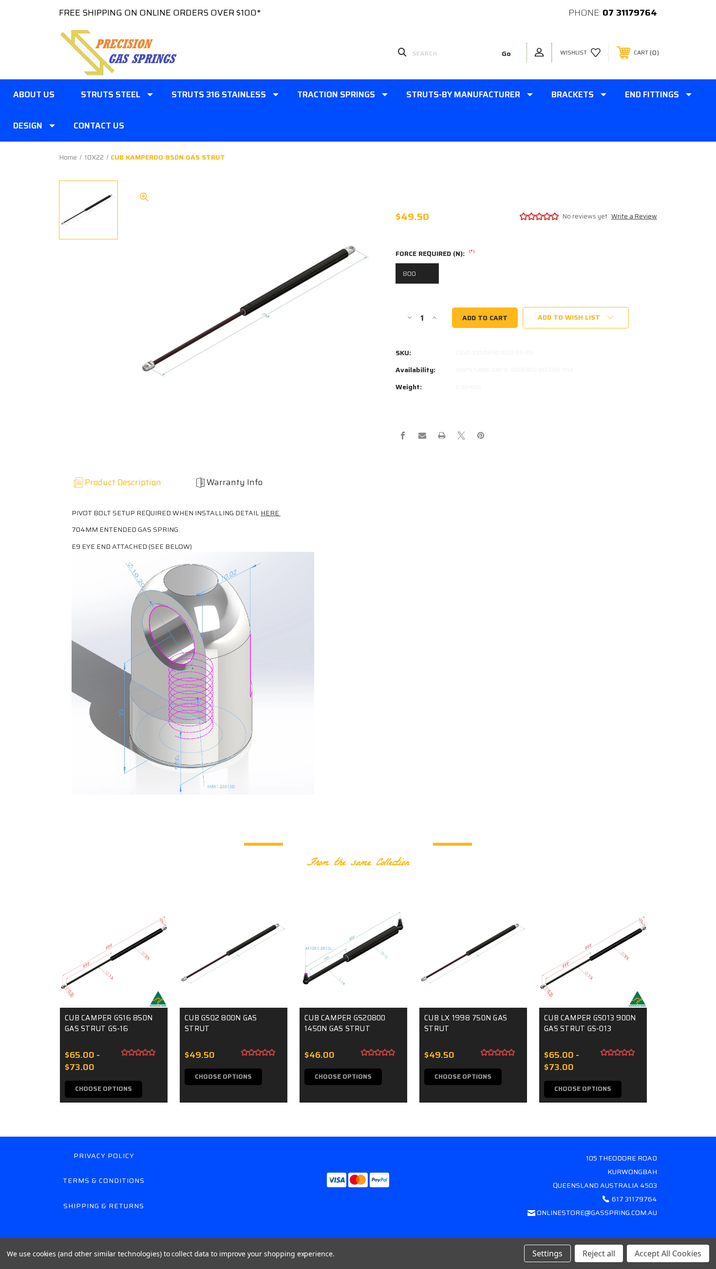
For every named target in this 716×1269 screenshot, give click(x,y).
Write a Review (634, 216)
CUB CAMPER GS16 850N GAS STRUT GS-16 (108, 1023)
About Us (34, 94)
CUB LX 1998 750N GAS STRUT (465, 1023)
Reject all (599, 1253)
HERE (271, 513)
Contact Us (99, 125)
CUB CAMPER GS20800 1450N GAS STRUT (345, 1023)
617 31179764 (634, 1199)
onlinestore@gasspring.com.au (597, 1212)
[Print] (441, 435)
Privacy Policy (104, 1155)
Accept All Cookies (668, 1253)
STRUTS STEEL (110, 94)
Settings (547, 1253)
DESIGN (27, 125)
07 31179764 (630, 12)
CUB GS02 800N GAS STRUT (221, 1023)
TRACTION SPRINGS (336, 94)
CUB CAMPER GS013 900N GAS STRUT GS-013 (590, 1023)
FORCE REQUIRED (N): (435, 254)
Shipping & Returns (103, 1205)
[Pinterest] (480, 435)
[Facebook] (403, 435)
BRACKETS (572, 94)
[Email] (422, 435)
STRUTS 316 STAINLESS (218, 94)
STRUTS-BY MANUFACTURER (463, 94)
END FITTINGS (652, 94)
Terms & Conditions (104, 1180)
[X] (461, 435)
